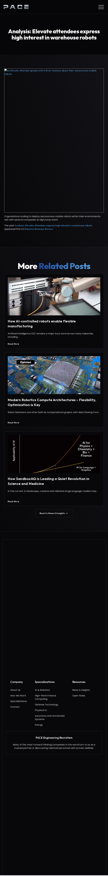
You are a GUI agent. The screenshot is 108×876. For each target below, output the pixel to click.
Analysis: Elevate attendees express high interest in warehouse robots (53, 225)
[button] (54, 513)
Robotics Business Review (39, 228)
